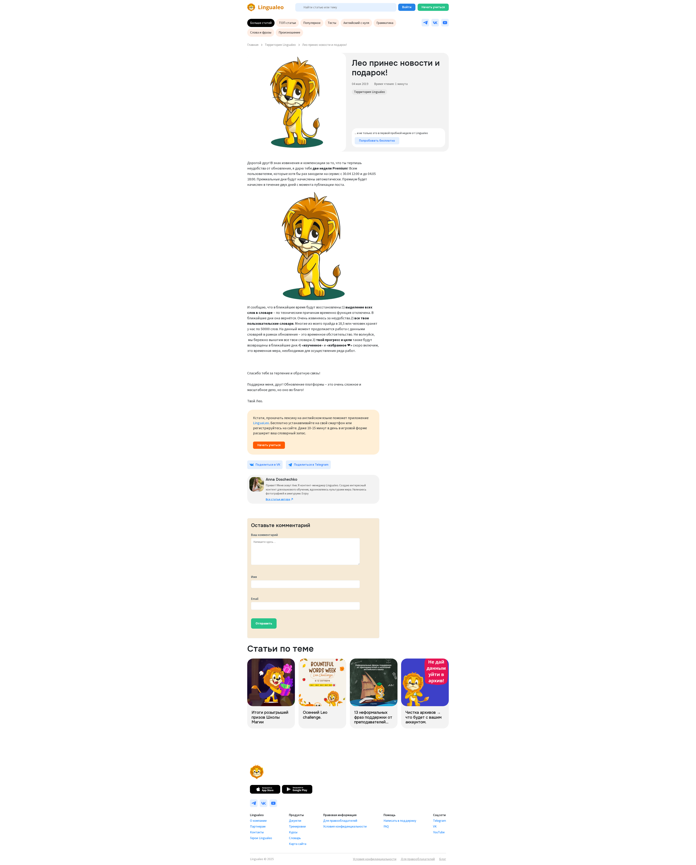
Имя (254, 577)
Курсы (293, 832)
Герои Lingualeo (261, 838)
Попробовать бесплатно (377, 141)
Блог (442, 859)
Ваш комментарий (264, 535)
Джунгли (295, 820)
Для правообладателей (340, 820)
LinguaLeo (261, 423)
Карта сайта (297, 844)
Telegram (439, 820)
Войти (406, 7)
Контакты (257, 832)
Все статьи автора (278, 499)
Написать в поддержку (400, 820)
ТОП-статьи (287, 23)
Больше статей (261, 23)
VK (435, 826)
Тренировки (297, 826)
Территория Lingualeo (369, 92)
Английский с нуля (356, 23)
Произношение (289, 32)
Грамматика (384, 23)
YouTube (439, 832)
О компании (258, 820)
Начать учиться (433, 7)
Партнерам (258, 826)
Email (254, 599)
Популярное (311, 23)
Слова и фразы (260, 32)
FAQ (386, 826)
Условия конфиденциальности (345, 826)
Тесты (332, 23)
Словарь (295, 838)
